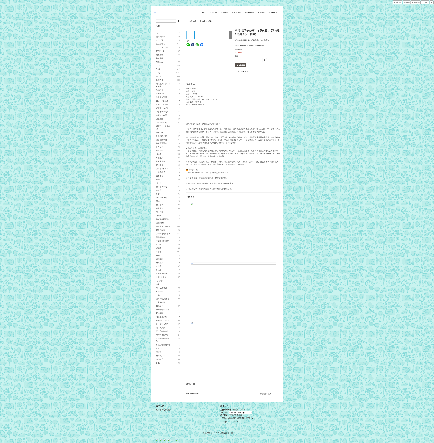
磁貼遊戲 (159, 259)
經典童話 (159, 208)
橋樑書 (158, 154)
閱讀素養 (159, 165)
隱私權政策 (273, 12)
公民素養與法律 (162, 168)
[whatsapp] (197, 44)
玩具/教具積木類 (162, 298)
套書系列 (159, 150)
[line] (188, 44)
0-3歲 (158, 65)
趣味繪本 (159, 204)
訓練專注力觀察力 (163, 226)
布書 (158, 255)
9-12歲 (158, 76)
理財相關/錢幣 (161, 139)
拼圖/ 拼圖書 (161, 277)
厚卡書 (158, 251)
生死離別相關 (161, 115)
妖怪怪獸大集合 (162, 320)
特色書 (158, 270)
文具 (158, 295)
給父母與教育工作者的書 (163, 85)
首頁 (204, 12)
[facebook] (192, 44)
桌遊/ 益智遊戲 (162, 104)
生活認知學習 (161, 97)
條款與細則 (249, 12)
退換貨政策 (236, 12)
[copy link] (201, 44)
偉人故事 (159, 212)
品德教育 (159, 90)
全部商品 (193, 21)
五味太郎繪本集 (162, 331)
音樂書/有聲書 (161, 273)
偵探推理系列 (161, 317)
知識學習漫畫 (161, 143)
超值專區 (159, 58)
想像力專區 (160, 230)
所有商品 (224, 12)
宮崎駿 (158, 352)
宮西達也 (159, 348)
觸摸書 (158, 248)
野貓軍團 (159, 313)
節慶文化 (159, 132)
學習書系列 (160, 161)
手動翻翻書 (160, 237)
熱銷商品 (159, 62)
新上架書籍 (160, 44)
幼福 (210, 21)
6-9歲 (158, 73)
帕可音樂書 (160, 327)
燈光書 (158, 215)
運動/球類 (160, 223)
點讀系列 (159, 291)
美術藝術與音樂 (162, 219)
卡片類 (158, 183)
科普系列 (159, 147)
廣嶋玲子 (159, 359)
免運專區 (159, 54)
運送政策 (261, 12)
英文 (158, 194)
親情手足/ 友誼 (162, 108)
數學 (158, 179)
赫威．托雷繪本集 (163, 345)
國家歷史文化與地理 (163, 127)
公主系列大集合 (162, 324)
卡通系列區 (160, 302)
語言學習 (159, 176)
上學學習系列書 (162, 111)
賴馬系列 (159, 306)
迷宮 (158, 284)
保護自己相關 (161, 122)
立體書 (158, 266)
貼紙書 (158, 244)
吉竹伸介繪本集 (162, 335)
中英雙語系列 (161, 197)
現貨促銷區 (160, 36)
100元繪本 (160, 51)
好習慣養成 (160, 93)
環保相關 (159, 119)
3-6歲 (158, 69)
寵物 (158, 201)
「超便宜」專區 (162, 47)
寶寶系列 (159, 262)
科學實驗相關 (161, 136)
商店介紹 (213, 12)
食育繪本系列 (161, 186)
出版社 (158, 33)
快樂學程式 (160, 172)
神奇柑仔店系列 (162, 309)
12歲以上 (159, 80)
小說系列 (159, 157)
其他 (158, 363)
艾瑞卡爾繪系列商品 (163, 339)
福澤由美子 (160, 355)
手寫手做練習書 (162, 241)
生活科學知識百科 (163, 101)
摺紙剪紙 (159, 280)
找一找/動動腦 (161, 288)
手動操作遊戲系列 (163, 233)
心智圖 (158, 190)
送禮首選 (159, 40)
